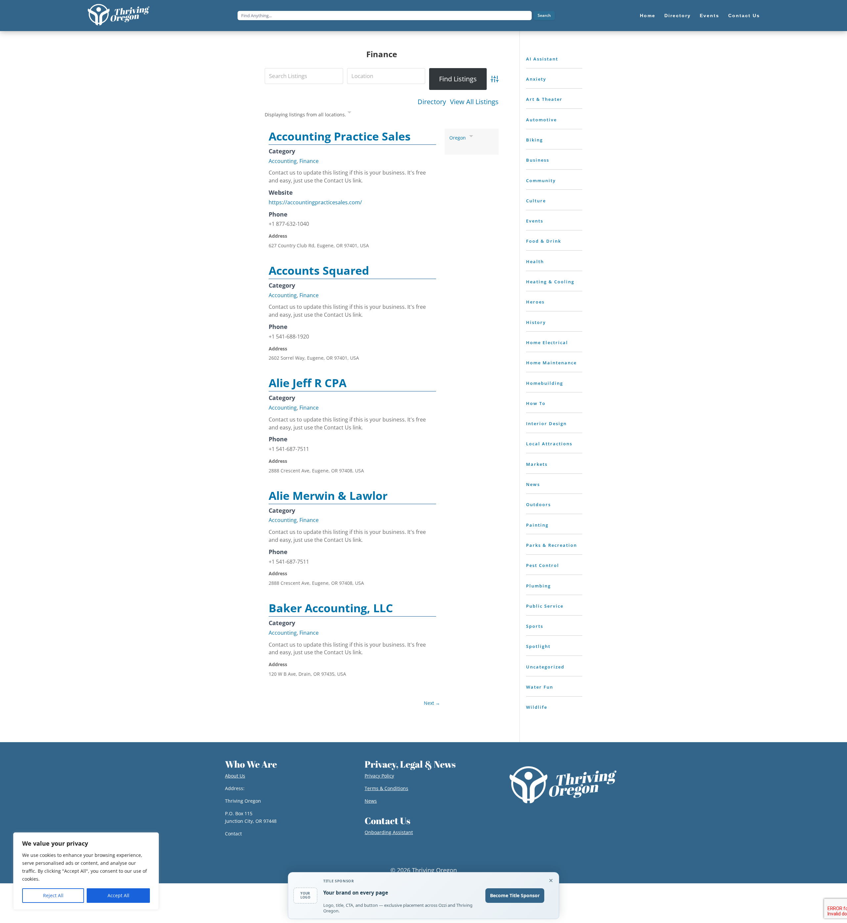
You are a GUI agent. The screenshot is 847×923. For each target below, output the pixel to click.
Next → (432, 703)
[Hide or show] (349, 114)
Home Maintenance (551, 363)
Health (535, 261)
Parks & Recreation (551, 545)
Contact (233, 833)
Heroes (535, 302)
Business (537, 160)
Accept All (118, 895)
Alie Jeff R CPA (307, 382)
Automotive (541, 120)
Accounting (283, 161)
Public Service (544, 606)
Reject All (53, 895)
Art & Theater (544, 99)
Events (534, 221)
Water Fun (539, 687)
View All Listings (474, 102)
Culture (536, 201)
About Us (235, 776)
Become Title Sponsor (515, 895)
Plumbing (538, 586)
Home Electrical (547, 342)
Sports (534, 626)
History (536, 322)
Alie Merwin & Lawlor (328, 495)
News (533, 484)
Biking (534, 140)
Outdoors (538, 504)
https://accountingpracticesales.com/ (315, 202)
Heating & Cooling (550, 282)
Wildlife (536, 707)
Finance (309, 161)
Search (544, 15)
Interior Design (546, 423)
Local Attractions (549, 444)
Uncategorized (545, 667)
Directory (432, 102)
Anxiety (536, 79)
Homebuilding (544, 383)
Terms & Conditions (386, 788)
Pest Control (542, 565)
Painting (537, 525)
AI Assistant (542, 59)
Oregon (457, 138)
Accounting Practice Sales (340, 136)
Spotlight (538, 646)
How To (536, 403)
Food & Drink (543, 241)
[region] (86, 871)
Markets (537, 464)
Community (541, 180)
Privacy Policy (379, 776)
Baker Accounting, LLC (331, 608)
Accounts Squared (319, 270)
